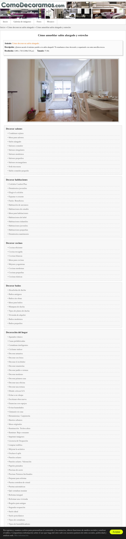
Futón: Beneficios (16, 201)
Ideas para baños (15, 302)
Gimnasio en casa (16, 412)
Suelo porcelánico (16, 516)
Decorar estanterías (16, 366)
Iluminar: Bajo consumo (19, 432)
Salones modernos (16, 154)
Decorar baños (13, 285)
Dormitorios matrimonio (19, 234)
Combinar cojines (16, 133)
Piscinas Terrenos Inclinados (20, 474)
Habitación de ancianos (18, 205)
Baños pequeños (15, 323)
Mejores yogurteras (17, 264)
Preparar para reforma (17, 478)
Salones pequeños (16, 158)
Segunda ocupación (17, 507)
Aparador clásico (16, 337)
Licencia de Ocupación (18, 441)
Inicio (5, 21)
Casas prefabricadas (17, 341)
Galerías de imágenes (22, 21)
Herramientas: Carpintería (19, 416)
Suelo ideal (13, 511)
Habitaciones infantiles (18, 221)
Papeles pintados (16, 466)
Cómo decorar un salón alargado (20, 27)
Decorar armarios (16, 353)
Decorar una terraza (17, 387)
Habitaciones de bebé (18, 217)
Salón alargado (15, 141)
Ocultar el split (15, 453)
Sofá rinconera (15, 166)
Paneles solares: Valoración (20, 461)
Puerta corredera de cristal (19, 482)
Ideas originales (15, 424)
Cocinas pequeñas (16, 272)
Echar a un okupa (16, 395)
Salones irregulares (16, 150)
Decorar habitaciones (17, 179)
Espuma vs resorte (16, 196)
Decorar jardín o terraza (18, 370)
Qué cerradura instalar (18, 491)
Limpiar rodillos (15, 445)
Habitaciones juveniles (18, 226)
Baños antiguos (15, 294)
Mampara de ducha (17, 307)
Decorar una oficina (17, 382)
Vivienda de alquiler (17, 315)
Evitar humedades (16, 407)
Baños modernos (16, 319)
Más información (21, 535)
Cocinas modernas (16, 268)
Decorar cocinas (14, 243)
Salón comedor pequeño (19, 171)
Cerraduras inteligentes (18, 345)
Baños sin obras (15, 298)
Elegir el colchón (16, 192)
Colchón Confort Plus (18, 184)
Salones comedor (16, 146)
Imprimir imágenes (16, 437)
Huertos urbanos (15, 420)
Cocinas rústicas (15, 277)
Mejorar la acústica (17, 449)
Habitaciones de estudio (19, 209)
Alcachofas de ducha (17, 290)
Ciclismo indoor (15, 349)
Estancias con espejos (18, 403)
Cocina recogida (15, 252)
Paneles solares (15, 457)
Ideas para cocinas (16, 260)
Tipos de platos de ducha (19, 311)
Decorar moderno (16, 374)
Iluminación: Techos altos (19, 428)
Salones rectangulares (18, 162)
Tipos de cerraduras (17, 520)
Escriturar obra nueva (17, 399)
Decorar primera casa (17, 378)
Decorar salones (14, 129)
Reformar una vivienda (18, 499)
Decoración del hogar (17, 332)
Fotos (39, 21)
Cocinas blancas (15, 256)
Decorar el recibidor (17, 362)
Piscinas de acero (16, 470)
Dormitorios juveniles (18, 188)
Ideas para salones (16, 137)
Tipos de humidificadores (19, 524)
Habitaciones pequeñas (18, 230)
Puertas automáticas (17, 486)
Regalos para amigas (17, 503)
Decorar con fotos (16, 358)
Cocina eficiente (15, 247)
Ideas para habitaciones (18, 213)
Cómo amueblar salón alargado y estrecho (53, 27)
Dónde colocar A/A (17, 391)
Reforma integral (16, 495)
